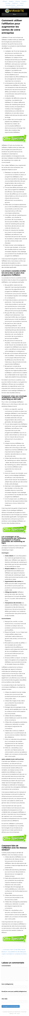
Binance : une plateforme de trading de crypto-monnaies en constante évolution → (14, 954)
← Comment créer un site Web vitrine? (13, 949)
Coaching (17, 1)
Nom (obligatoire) (7, 984)
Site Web (4, 999)
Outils (21, 3)
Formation (7, 3)
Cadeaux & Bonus (14, 7)
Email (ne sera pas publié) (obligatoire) (14, 991)
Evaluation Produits (10, 5)
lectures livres (20, 5)
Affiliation (5, 1)
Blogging (11, 1)
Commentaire (6, 965)
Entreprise (24, 1)
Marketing (14, 3)
